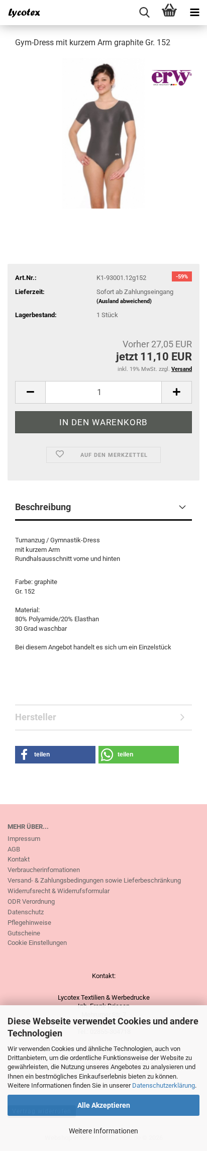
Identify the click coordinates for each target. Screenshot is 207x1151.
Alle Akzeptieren (103, 1105)
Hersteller (35, 717)
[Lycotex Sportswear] (20, 12)
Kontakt (19, 859)
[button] (30, 392)
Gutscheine (24, 933)
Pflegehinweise (29, 922)
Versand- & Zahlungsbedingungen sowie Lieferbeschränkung (94, 880)
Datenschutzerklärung (163, 1085)
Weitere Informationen (103, 1131)
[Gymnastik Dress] (103, 132)
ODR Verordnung (31, 901)
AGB (14, 849)
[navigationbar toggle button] (194, 12)
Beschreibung (43, 507)
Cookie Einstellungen (37, 942)
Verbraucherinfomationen (44, 870)
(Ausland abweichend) (124, 301)
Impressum (24, 838)
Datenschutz (26, 912)
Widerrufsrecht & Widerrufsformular (59, 891)
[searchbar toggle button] (144, 12)
